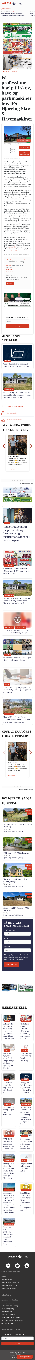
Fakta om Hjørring (7, 1309)
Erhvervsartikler (6, 1312)
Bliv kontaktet (12, 964)
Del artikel (23, 148)
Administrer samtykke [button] (8, 1288)
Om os (3, 1277)
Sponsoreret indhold (8, 1323)
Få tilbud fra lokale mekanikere (12, 1320)
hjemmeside (12, 247)
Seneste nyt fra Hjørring (9, 1300)
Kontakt (9, 284)
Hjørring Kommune (8, 1314)
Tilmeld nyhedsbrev (24, 1357)
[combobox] (5, 950)
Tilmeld (17, 326)
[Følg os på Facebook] (8, 1265)
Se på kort (9, 272)
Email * (6, 938)
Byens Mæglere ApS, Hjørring (13, 831)
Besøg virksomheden (24, 153)
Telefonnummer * (10, 930)
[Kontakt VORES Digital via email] (26, 1265)
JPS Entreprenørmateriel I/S (15, 260)
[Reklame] (17, 31)
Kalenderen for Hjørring (9, 1306)
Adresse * (7, 946)
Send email (10, 269)
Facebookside (12, 251)
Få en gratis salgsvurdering (10, 1317)
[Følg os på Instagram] (17, 1265)
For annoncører (6, 1280)
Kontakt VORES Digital (9, 1285)
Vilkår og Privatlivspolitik (10, 1282)
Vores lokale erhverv (8, 1303)
